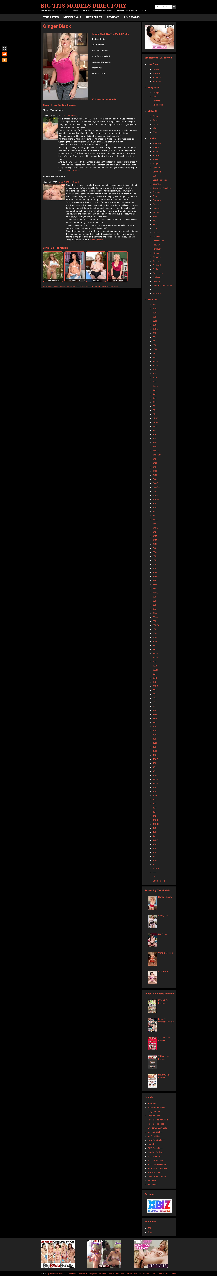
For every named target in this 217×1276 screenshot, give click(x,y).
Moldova (156, 237)
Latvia (155, 228)
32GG (155, 386)
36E (154, 568)
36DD (155, 560)
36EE (155, 572)
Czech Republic (160, 180)
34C (155, 438)
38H (155, 690)
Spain (155, 269)
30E (154, 317)
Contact (173, 1274)
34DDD (156, 451)
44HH (155, 832)
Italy (154, 220)
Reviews (113, 17)
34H (155, 491)
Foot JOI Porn (154, 1116)
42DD (155, 779)
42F (154, 791)
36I (154, 605)
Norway (156, 245)
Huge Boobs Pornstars (158, 1120)
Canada (156, 168)
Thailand (157, 277)
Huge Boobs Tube (156, 1124)
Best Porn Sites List (156, 1107)
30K (154, 345)
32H (155, 390)
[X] (4, 48)
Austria (156, 147)
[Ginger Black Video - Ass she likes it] (54, 200)
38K (154, 710)
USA (155, 289)
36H (155, 597)
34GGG (156, 487)
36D (155, 556)
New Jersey (70, 286)
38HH (155, 694)
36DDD (156, 564)
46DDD (156, 844)
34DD (155, 447)
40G (155, 755)
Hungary (156, 208)
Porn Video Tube (155, 1160)
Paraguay (157, 249)
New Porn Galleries (156, 1140)
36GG (155, 593)
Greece (156, 204)
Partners (129, 1274)
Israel (155, 216)
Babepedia (153, 1103)
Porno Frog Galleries (157, 1164)
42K (154, 812)
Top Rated (51, 17)
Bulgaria (156, 164)
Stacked (97, 286)
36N (155, 637)
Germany (157, 200)
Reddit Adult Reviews (157, 1168)
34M (155, 536)
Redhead (157, 81)
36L (154, 629)
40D (155, 727)
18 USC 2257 (164, 1274)
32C (154, 353)
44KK (155, 840)
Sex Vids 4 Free (155, 1172)
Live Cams (132, 17)
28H (154, 305)
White (116, 286)
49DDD (156, 860)
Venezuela (157, 293)
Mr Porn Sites (154, 1136)
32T (154, 430)
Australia (157, 143)
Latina (155, 124)
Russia (156, 261)
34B (154, 434)
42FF (155, 795)
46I (154, 852)
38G (155, 682)
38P (154, 722)
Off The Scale (159, 881)
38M (155, 718)
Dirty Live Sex (154, 1112)
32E (154, 369)
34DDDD (157, 455)
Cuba (155, 176)
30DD (155, 309)
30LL (155, 349)
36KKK (156, 625)
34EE (155, 463)
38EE (155, 666)
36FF (155, 585)
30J (154, 337)
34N (155, 544)
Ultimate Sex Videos (157, 1176)
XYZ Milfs (152, 1181)
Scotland (157, 265)
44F (154, 828)
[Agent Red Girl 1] (104, 1267)
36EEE (156, 576)
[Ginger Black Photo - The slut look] (50, 139)
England (156, 192)
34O (155, 548)
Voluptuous (158, 105)
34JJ (155, 516)
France (156, 196)
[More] (4, 60)
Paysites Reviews (156, 1152)
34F (154, 467)
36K (154, 621)
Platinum (157, 77)
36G (155, 589)
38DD (155, 653)
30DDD (156, 313)
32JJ (155, 410)
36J (154, 609)
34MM (156, 540)
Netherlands (158, 241)
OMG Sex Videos (155, 1148)
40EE (155, 743)
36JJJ (155, 617)
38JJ (155, 706)
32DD (155, 361)
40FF (155, 751)
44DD (155, 820)
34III (155, 507)
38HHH (156, 698)
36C (155, 552)
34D (155, 442)
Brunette (156, 73)
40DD (155, 731)
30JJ (155, 341)
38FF (155, 678)
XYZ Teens (153, 1185)
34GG (155, 483)
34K (154, 524)
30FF (155, 321)
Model (62, 286)
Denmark (157, 184)
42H (155, 804)
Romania (157, 257)
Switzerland (158, 273)
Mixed (155, 128)
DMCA (154, 1274)
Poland (156, 253)
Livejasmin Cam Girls (157, 1128)
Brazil (155, 159)
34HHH (156, 499)
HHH (155, 877)
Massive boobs (155, 1132)
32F (154, 374)
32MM (155, 422)
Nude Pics (152, 1144)
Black (155, 120)
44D (155, 816)
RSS (149, 1228)
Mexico (156, 233)
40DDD (156, 735)
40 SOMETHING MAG (72, 116)
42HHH (156, 808)
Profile (90, 286)
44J (154, 836)
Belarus (156, 151)
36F (154, 580)
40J (154, 767)
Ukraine (156, 281)
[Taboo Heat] (151, 1267)
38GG (155, 686)
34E (154, 459)
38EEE (155, 670)
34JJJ (155, 520)
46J (154, 856)
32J (154, 406)
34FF (155, 471)
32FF (155, 378)
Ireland (156, 212)
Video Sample (96, 240)
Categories (93, 1274)
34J (154, 511)
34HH (155, 495)
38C (154, 645)
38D (154, 649)
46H (155, 848)
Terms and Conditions (141, 1274)
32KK (155, 418)
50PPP (156, 869)
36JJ (155, 613)
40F (154, 747)
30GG (155, 329)
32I (154, 402)
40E (154, 739)
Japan (155, 224)
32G (155, 382)
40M (155, 775)
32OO (155, 426)
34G (155, 479)
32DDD (156, 365)
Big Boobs (49, 286)
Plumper (156, 93)
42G (155, 800)
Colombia (157, 172)
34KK (155, 528)
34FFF (156, 475)
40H (155, 763)
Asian (155, 116)
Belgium (156, 155)
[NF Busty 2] (159, 48)
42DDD (156, 783)
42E (154, 787)
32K (154, 414)
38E (154, 662)
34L (154, 532)
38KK (155, 714)
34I (154, 503)
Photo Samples (74, 170)
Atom (150, 1232)
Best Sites (94, 17)
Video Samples (107, 286)
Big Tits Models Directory (83, 5)
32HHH (156, 398)
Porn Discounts (154, 1156)
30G (155, 325)
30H (155, 333)
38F (154, 674)
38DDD (156, 658)
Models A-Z (72, 17)
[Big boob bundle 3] (58, 1267)
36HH (155, 601)
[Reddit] (4, 54)
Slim (155, 97)
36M (155, 633)
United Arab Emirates (162, 285)
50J (154, 864)
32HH (155, 394)
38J (154, 702)
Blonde (56, 286)
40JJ (155, 771)
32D (154, 357)
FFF (154, 873)
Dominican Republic (162, 188)
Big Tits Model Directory (55, 1274)
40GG (155, 759)
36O (155, 641)
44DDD (156, 824)
